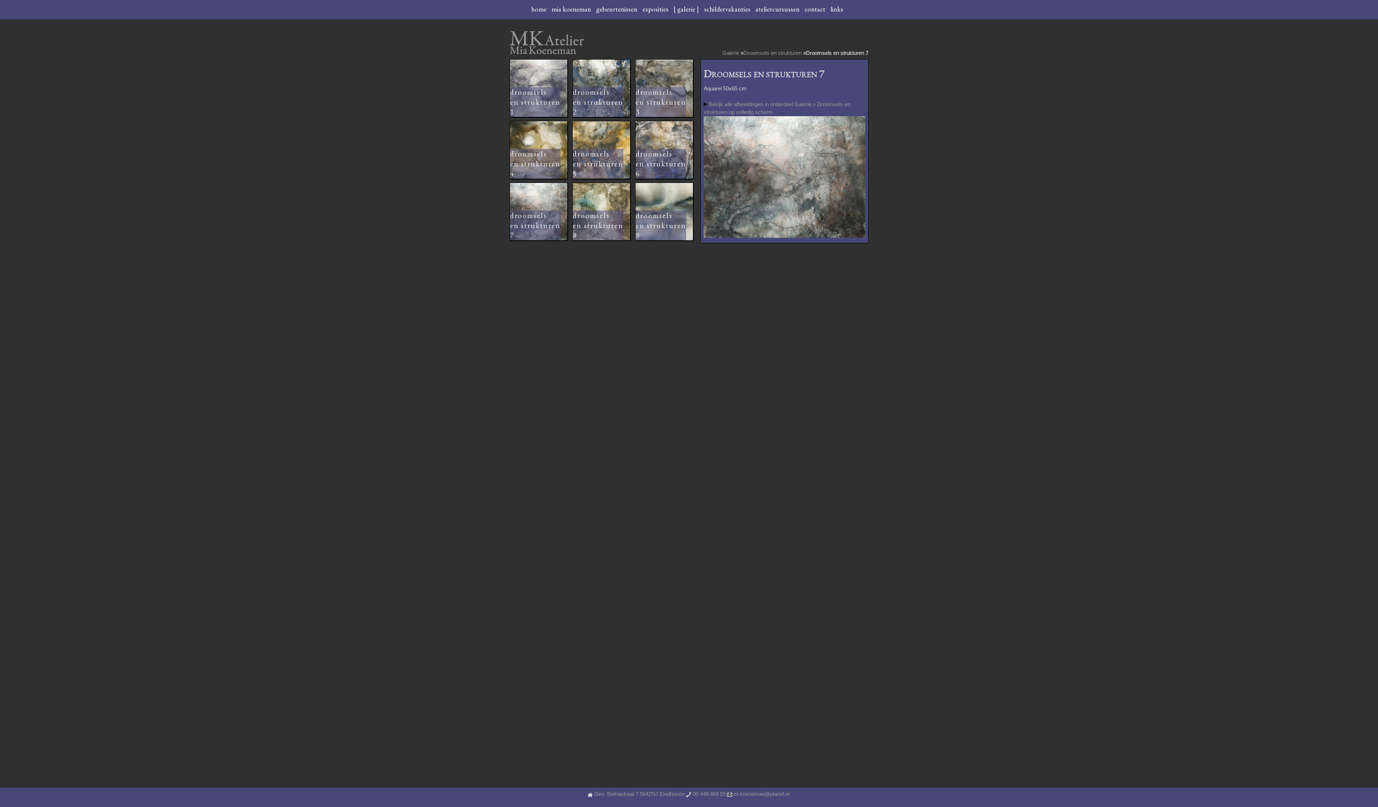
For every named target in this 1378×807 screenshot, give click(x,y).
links (836, 9)
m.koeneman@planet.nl (761, 794)
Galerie (730, 53)
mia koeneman (572, 9)
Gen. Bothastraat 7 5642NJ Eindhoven (639, 794)
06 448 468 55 (709, 794)
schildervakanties (728, 9)
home (539, 9)
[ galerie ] (687, 9)
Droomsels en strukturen (773, 53)
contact (816, 9)
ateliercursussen (778, 9)
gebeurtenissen (617, 9)
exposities (656, 9)
